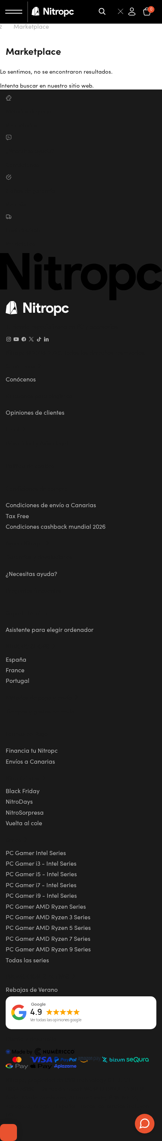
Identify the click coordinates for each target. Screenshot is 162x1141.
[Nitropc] (53, 12)
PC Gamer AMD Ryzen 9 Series (48, 949)
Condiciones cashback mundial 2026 (55, 526)
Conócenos (21, 379)
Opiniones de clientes (35, 412)
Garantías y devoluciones (39, 556)
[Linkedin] (46, 339)
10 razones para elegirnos (39, 396)
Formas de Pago (27, 734)
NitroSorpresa (25, 812)
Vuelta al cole (24, 822)
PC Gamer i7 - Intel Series (41, 884)
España (16, 659)
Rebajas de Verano (32, 989)
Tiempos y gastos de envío (40, 711)
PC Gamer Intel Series (36, 852)
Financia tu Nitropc (32, 750)
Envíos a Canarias (30, 761)
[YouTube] (16, 339)
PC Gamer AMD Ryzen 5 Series (48, 927)
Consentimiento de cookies (8, 1132)
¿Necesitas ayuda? (31, 573)
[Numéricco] (40, 1052)
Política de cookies (30, 465)
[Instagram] (9, 339)
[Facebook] (24, 339)
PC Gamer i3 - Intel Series (41, 863)
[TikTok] (39, 339)
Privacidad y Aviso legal (37, 443)
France (15, 669)
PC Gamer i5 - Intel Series (41, 873)
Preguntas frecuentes (33, 590)
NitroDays (19, 801)
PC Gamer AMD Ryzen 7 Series (48, 938)
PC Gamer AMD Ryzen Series (46, 906)
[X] (31, 339)
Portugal (17, 680)
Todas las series (27, 960)
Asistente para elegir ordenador (49, 629)
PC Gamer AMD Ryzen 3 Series (48, 916)
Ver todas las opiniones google (55, 1020)
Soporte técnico (26, 613)
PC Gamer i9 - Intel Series (41, 895)
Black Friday (23, 790)
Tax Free (17, 515)
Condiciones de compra (37, 488)
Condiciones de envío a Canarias (51, 504)
